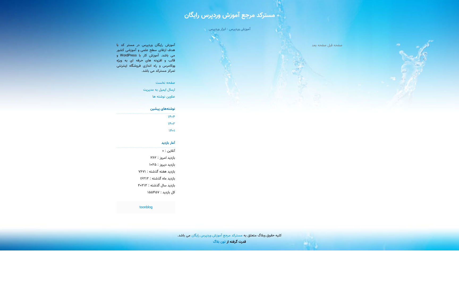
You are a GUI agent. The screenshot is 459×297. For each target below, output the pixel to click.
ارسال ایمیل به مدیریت (159, 90)
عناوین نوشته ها (163, 96)
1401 (172, 130)
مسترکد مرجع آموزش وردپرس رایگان (229, 15)
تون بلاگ (219, 242)
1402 (171, 124)
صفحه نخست (165, 83)
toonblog (145, 207)
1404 (171, 117)
